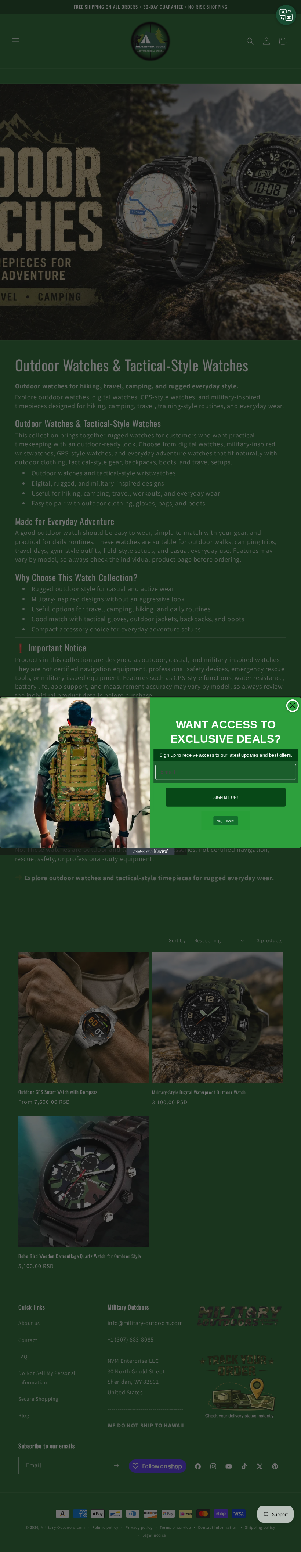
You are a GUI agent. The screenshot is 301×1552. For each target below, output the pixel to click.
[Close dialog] (292, 705)
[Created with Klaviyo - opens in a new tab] (150, 851)
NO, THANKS (226, 820)
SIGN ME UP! (225, 797)
